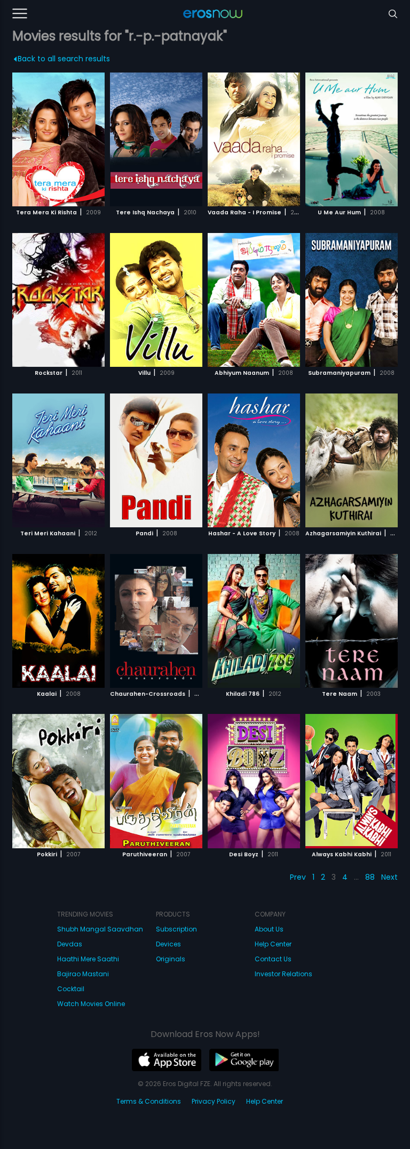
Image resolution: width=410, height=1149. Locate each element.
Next (389, 877)
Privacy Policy (213, 1101)
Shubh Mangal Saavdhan (100, 929)
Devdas (69, 944)
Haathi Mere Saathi (88, 958)
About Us (269, 929)
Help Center (273, 944)
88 (370, 877)
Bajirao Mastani (83, 973)
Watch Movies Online (91, 1003)
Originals (170, 958)
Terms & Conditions (148, 1101)
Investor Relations (283, 973)
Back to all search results (64, 58)
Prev (298, 877)
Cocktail (70, 988)
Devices (168, 944)
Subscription (176, 929)
